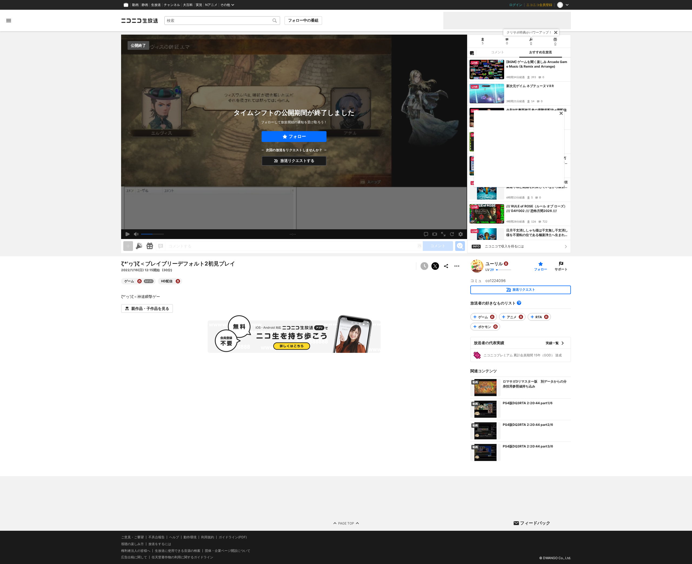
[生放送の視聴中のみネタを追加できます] (128, 246)
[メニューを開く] (8, 20)
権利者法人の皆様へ (135, 550)
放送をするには (159, 543)
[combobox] (222, 20)
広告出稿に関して (134, 557)
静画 (145, 4)
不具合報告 (156, 537)
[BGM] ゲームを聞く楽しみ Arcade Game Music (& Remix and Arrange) (536, 64)
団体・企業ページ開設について (227, 550)
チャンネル (172, 4)
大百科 (188, 4)
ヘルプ (174, 537)
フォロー (297, 136)
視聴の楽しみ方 (132, 544)
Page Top (346, 523)
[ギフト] (150, 246)
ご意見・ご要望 (132, 537)
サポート (561, 269)
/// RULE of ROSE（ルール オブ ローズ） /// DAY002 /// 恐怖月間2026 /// (536, 208)
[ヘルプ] (519, 303)
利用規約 (207, 537)
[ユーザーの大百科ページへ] (506, 263)
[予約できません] (424, 266)
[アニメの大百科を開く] (521, 317)
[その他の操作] (457, 266)
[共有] (446, 266)
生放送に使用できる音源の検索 (177, 550)
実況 (199, 4)
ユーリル (494, 263)
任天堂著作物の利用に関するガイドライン (182, 557)
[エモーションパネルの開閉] (460, 246)
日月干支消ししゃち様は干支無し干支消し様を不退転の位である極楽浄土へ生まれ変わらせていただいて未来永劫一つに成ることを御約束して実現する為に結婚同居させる (537, 232)
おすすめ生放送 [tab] (540, 52)
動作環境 (190, 537)
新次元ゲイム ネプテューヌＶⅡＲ (530, 86)
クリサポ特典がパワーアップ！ (529, 32)
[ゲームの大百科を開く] (139, 281)
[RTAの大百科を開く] (546, 317)
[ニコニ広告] (139, 246)
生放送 (156, 4)
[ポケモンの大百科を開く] (495, 326)
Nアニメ (211, 4)
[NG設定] (471, 52)
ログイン (515, 4)
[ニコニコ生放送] (139, 20)
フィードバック (535, 523)
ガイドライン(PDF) (233, 537)
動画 (135, 4)
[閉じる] (556, 32)
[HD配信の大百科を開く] (178, 281)
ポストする (435, 266)
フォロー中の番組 (303, 20)
